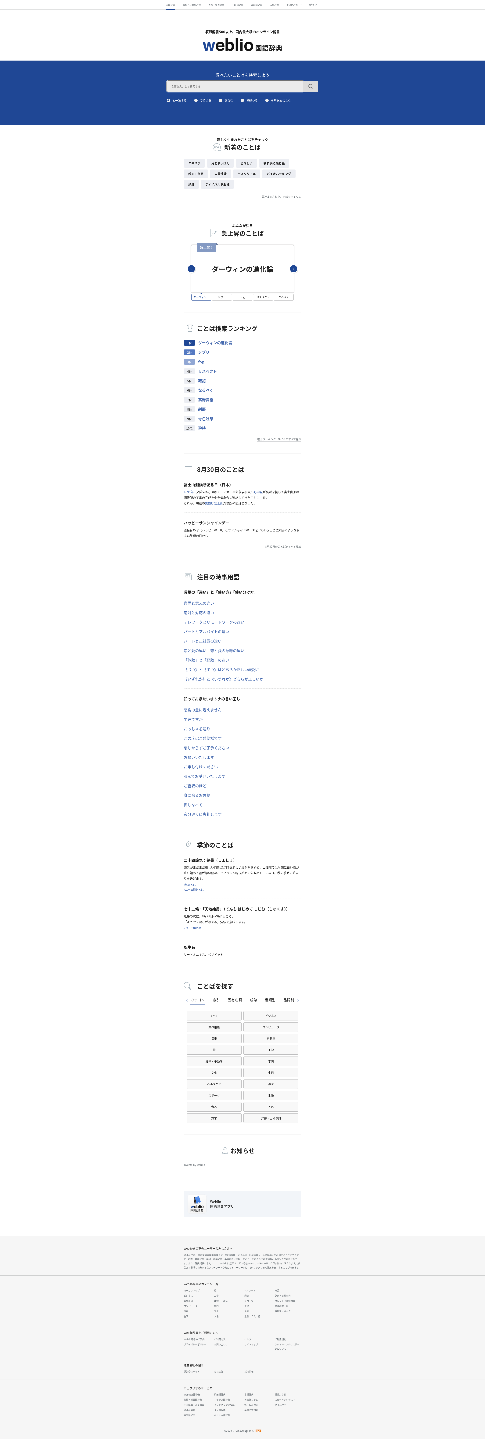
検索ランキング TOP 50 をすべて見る (279, 439)
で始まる (205, 100)
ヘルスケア (214, 1084)
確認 (202, 380)
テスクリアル (247, 173)
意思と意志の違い (199, 603)
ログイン (312, 4)
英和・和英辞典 (216, 4)
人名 (271, 1107)
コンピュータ (270, 1027)
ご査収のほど (195, 785)
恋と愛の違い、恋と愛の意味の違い (214, 650)
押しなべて (193, 804)
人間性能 (220, 173)
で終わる (252, 100)
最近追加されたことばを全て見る (281, 197)
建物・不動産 (214, 1061)
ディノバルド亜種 (217, 184)
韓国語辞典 (256, 4)
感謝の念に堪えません (202, 710)
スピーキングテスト (285, 1399)
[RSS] (258, 1431)
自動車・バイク (283, 1311)
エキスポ (194, 163)
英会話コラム (251, 1399)
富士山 (218, 503)
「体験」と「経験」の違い (206, 660)
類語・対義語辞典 (192, 4)
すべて (214, 1016)
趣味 (271, 1084)
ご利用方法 (219, 1339)
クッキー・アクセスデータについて (287, 1346)
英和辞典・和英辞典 (194, 1405)
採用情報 (248, 1371)
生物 (271, 1095)
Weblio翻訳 (190, 1410)
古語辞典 (274, 4)
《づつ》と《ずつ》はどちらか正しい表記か (222, 669)
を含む (229, 100)
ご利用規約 (280, 1339)
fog (201, 361)
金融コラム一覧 (252, 1316)
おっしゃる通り (197, 729)
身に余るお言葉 (197, 795)
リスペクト (207, 371)
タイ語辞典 (219, 1410)
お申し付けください (201, 767)
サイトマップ (251, 1344)
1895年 (189, 492)
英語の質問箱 (251, 1410)
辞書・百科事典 (271, 1118)
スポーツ (214, 1095)
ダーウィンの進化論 (215, 342)
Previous (191, 269)
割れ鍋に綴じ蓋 (274, 163)
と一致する (179, 100)
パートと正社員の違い (203, 641)
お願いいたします (199, 757)
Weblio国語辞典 (192, 1394)
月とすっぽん (220, 163)
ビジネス (271, 1016)
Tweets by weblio (194, 1165)
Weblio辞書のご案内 (194, 1339)
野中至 (258, 492)
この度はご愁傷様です (203, 738)
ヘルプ (247, 1339)
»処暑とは (190, 884)
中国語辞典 (237, 4)
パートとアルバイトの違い (206, 631)
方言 (214, 1118)
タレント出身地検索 (285, 1301)
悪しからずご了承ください (206, 748)
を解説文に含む (281, 100)
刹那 (202, 409)
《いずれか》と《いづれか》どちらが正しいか (223, 679)
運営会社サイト (192, 1371)
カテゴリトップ (192, 1290)
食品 (214, 1107)
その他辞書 (292, 4)
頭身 (191, 184)
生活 (271, 1073)
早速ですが (193, 719)
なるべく (205, 390)
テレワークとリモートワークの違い (214, 622)
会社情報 (218, 1371)
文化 (214, 1073)
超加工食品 (195, 173)
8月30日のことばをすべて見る (283, 546)
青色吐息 (205, 418)
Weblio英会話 (251, 1405)
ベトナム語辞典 (222, 1415)
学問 (271, 1061)
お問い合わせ (221, 1344)
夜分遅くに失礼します (203, 814)
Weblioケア (280, 1405)
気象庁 (209, 503)
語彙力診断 (280, 1394)
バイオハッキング (279, 173)
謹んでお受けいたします (204, 776)
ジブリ (204, 352)
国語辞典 (170, 4)
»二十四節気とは (194, 889)
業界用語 (214, 1027)
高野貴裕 (205, 399)
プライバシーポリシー (195, 1344)
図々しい (246, 163)
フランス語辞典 (222, 1399)
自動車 (271, 1038)
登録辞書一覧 (281, 1306)
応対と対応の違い (199, 612)
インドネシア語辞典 (224, 1405)
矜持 (202, 428)
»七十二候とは (192, 928)
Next (293, 269)
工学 (271, 1050)
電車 (214, 1038)
